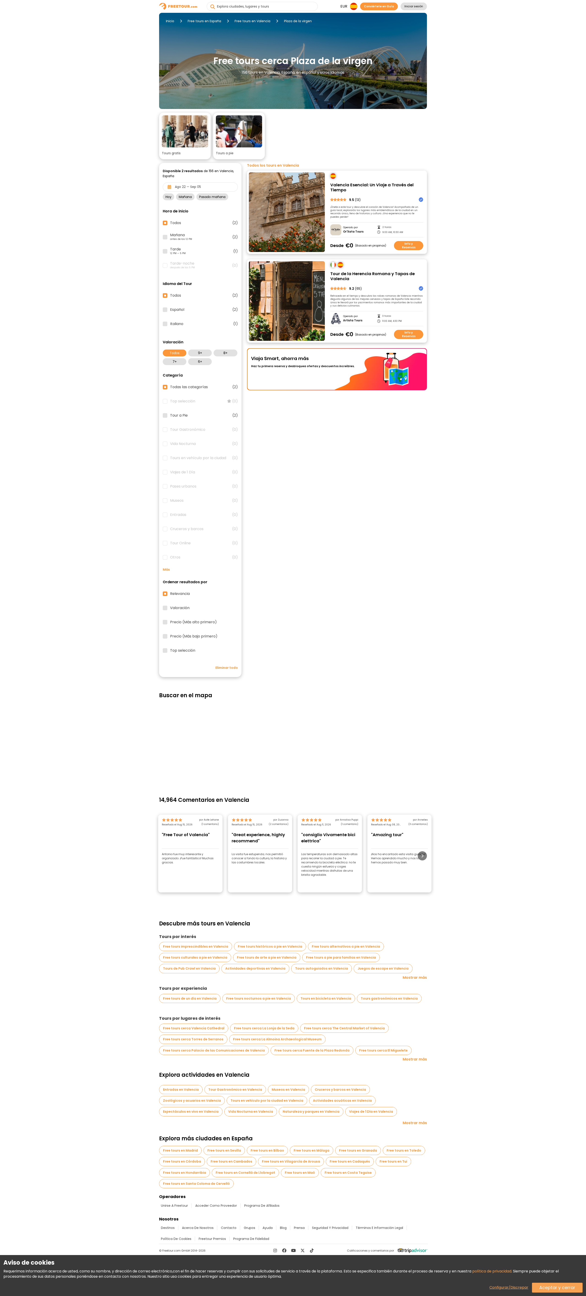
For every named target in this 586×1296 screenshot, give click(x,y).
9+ (200, 353)
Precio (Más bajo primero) (193, 636)
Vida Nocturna (204, 444)
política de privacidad (491, 1271)
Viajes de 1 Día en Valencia (371, 1111)
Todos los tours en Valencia (273, 165)
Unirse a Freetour (174, 1205)
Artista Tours (352, 320)
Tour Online (204, 543)
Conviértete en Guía (379, 6)
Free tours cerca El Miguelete (383, 1050)
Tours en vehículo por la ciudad (204, 458)
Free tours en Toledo (404, 1150)
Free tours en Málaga (311, 1150)
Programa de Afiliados (261, 1205)
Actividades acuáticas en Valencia (342, 1100)
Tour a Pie (204, 415)
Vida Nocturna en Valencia (250, 1111)
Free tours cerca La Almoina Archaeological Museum (277, 1039)
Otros (204, 557)
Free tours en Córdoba (182, 1161)
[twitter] (302, 1250)
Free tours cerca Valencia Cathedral (193, 1028)
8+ (225, 353)
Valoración (180, 608)
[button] (185, 136)
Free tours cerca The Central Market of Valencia (344, 1028)
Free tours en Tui (393, 1161)
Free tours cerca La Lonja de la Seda (264, 1028)
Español (204, 309)
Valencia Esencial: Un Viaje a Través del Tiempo (372, 187)
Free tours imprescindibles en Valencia (195, 946)
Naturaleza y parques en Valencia (311, 1111)
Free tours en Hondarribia (184, 1172)
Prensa (299, 1228)
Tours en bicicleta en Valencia (326, 998)
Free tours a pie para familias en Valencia (341, 957)
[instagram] (275, 1250)
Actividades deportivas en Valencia (255, 968)
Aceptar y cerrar (557, 1288)
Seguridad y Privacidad (330, 1228)
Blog (283, 1228)
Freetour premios (212, 1238)
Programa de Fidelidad (251, 1238)
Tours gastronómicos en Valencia (389, 998)
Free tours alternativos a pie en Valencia (346, 946)
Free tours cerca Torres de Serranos (193, 1039)
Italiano (204, 324)
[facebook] (284, 1250)
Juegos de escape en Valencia (383, 968)
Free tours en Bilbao (267, 1150)
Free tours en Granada (358, 1150)
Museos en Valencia (288, 1089)
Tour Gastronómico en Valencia (235, 1089)
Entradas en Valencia (181, 1089)
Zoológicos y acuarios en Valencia (192, 1100)
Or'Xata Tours (353, 231)
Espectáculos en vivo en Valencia (191, 1111)
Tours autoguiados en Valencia (321, 968)
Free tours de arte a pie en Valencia (266, 957)
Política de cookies (176, 1238)
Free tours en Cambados (231, 1161)
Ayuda (268, 1228)
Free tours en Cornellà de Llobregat (245, 1172)
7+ (175, 361)
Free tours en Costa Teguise (348, 1172)
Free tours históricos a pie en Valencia (270, 946)
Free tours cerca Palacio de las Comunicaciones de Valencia (214, 1050)
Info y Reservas (408, 245)
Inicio (170, 21)
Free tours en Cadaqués (350, 1161)
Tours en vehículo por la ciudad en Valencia (267, 1100)
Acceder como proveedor (216, 1205)
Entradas (204, 514)
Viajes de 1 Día (204, 472)
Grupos (249, 1228)
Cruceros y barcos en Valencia (340, 1089)
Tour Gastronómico (204, 429)
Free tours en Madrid (180, 1150)
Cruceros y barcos (204, 529)
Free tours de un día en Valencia (190, 998)
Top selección (204, 401)
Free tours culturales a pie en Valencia (195, 957)
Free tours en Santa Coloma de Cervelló (196, 1183)
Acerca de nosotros (198, 1228)
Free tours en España (204, 21)
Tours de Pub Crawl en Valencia (189, 968)
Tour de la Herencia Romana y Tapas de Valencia (372, 276)
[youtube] (293, 1250)
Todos (174, 353)
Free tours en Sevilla (224, 1150)
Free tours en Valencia (252, 21)
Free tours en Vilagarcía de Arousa (291, 1161)
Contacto (228, 1228)
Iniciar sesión (413, 6)
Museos (204, 500)
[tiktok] (312, 1250)
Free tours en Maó (300, 1172)
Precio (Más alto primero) (193, 622)
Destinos (168, 1228)
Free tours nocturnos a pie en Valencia (258, 998)
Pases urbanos (204, 486)
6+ (200, 361)
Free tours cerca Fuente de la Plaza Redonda (312, 1050)
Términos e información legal (379, 1228)
